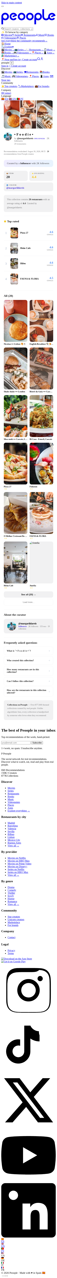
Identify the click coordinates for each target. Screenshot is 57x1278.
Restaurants (29, 35)
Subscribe (37, 743)
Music (41, 35)
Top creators (9, 86)
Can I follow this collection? (28, 681)
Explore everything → (19, 810)
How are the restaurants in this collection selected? (28, 691)
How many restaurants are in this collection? (28, 670)
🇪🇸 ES (4, 99)
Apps (49, 52)
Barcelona (13, 825)
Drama (11, 887)
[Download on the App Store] (16, 958)
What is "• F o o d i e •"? (28, 651)
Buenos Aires (14, 842)
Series (18, 35)
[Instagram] (28, 1016)
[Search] (38, 59)
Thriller (11, 893)
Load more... (28, 602)
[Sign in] (41, 59)
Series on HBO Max (18, 872)
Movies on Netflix (17, 858)
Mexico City (14, 840)
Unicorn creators (16, 919)
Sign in (16, 59)
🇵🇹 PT (20, 99)
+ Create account (28, 59)
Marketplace (10, 55)
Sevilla (11, 831)
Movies (8, 35)
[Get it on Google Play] (13, 961)
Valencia (12, 828)
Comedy (12, 890)
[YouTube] (28, 1181)
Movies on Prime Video (19, 863)
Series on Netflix (16, 869)
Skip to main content (11, 2)
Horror (11, 898)
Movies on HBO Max (19, 860)
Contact (6, 93)
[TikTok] (28, 1071)
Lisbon (11, 837)
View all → (13, 845)
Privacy (11, 950)
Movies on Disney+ (17, 866)
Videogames (10, 38)
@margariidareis (25, 138)
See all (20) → (28, 594)
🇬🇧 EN (12, 99)
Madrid (11, 823)
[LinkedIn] (28, 1236)
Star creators (14, 916)
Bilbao (11, 834)
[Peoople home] (28, 25)
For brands (42, 86)
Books (51, 35)
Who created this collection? (28, 660)
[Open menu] (2, 6)
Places (23, 38)
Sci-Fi (11, 895)
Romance (12, 901)
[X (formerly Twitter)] (28, 1126)
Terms (11, 953)
